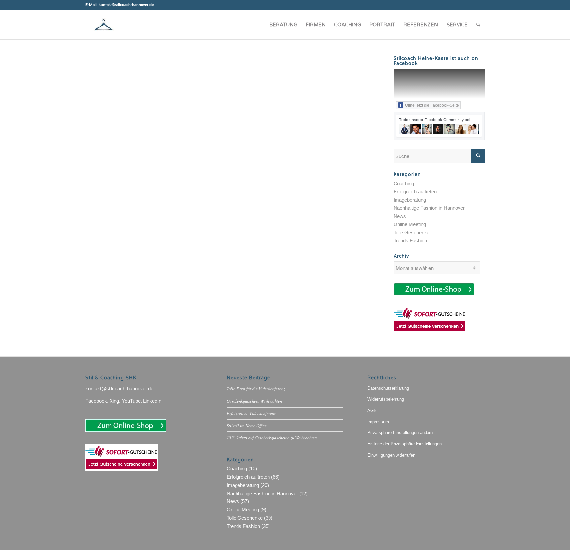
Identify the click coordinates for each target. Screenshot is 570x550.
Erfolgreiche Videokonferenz (251, 413)
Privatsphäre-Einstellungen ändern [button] (400, 432)
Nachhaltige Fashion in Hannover (429, 208)
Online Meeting (410, 224)
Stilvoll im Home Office (247, 425)
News (400, 216)
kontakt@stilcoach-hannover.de (119, 388)
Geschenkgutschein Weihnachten (254, 401)
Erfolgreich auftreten (415, 191)
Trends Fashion (410, 240)
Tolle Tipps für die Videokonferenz (256, 388)
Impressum (378, 421)
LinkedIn (152, 401)
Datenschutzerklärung (388, 388)
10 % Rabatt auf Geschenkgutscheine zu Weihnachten (272, 437)
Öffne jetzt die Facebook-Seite (432, 105)
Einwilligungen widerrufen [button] (391, 455)
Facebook (96, 401)
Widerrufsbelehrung (385, 399)
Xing (114, 401)
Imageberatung (410, 200)
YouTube (131, 401)
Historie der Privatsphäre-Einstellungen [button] (404, 443)
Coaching (404, 183)
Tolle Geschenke (411, 232)
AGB (372, 410)
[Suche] (478, 24)
